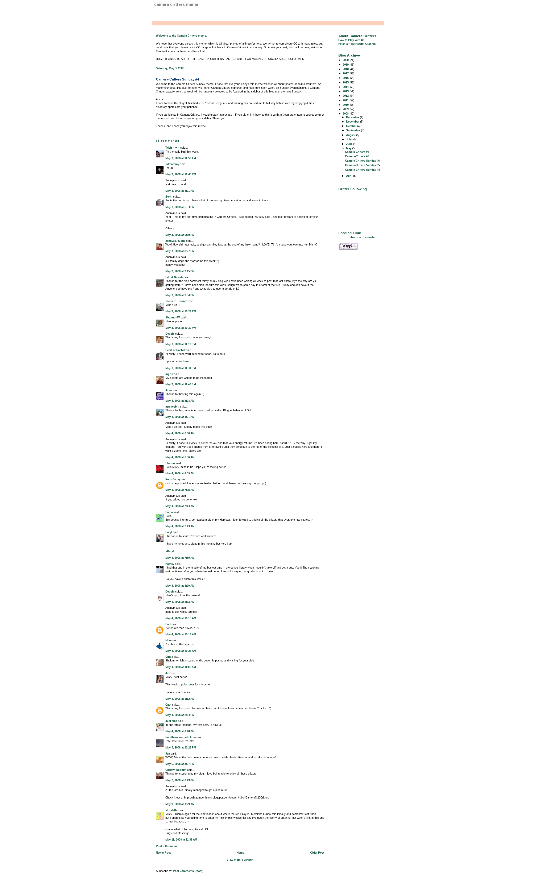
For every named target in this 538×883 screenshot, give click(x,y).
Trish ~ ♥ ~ (172, 147)
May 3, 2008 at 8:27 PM (180, 251)
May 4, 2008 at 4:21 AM (180, 416)
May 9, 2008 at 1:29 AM (180, 804)
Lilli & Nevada (174, 277)
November (353, 121)
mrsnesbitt (172, 406)
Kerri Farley (173, 479)
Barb (168, 624)
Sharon (170, 463)
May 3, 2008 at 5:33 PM (180, 207)
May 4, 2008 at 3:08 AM (180, 400)
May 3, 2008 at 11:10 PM (180, 344)
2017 (346, 73)
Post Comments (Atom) (188, 870)
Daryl (168, 532)
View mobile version (240, 859)
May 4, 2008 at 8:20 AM (180, 585)
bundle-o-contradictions (180, 737)
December (353, 117)
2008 (346, 113)
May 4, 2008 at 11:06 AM (180, 667)
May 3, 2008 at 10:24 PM (180, 311)
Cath (168, 704)
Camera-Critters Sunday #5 (362, 165)
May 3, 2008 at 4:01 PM (180, 190)
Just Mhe (171, 720)
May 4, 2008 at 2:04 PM (180, 715)
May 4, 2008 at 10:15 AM (180, 618)
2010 (346, 104)
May (349, 148)
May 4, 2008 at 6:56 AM (180, 457)
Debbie (169, 333)
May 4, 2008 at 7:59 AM (180, 557)
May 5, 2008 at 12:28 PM (180, 747)
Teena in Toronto (176, 301)
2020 (346, 60)
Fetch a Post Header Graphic (357, 43)
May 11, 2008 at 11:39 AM (181, 839)
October (351, 126)
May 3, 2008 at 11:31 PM (180, 368)
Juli (167, 673)
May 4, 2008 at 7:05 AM (180, 489)
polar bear (187, 684)
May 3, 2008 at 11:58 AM (180, 158)
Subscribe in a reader (362, 237)
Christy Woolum (175, 769)
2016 (346, 77)
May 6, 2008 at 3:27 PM (180, 764)
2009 (346, 109)
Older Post (317, 852)
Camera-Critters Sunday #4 (177, 79)
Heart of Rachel (175, 350)
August (351, 135)
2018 (346, 69)
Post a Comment (167, 846)
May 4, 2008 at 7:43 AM (180, 526)
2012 (346, 95)
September (353, 130)
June (349, 143)
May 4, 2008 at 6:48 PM (180, 731)
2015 (346, 82)
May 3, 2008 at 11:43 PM (180, 384)
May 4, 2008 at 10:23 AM (180, 650)
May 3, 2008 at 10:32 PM (180, 327)
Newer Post (163, 852)
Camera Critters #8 (357, 151)
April (349, 175)
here (186, 361)
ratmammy (172, 164)
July (349, 139)
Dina (168, 656)
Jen (167, 753)
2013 (346, 91)
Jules (168, 390)
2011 (346, 100)
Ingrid (169, 374)
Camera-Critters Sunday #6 (362, 160)
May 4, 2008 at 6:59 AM (180, 473)
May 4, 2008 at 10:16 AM (180, 634)
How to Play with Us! (351, 40)
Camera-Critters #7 (357, 156)
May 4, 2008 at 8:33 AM (180, 601)
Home (240, 852)
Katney (169, 563)
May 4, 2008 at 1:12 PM (180, 698)
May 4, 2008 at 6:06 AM (180, 433)
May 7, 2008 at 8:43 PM (180, 780)
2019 (346, 64)
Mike (168, 640)
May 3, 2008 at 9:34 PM (180, 295)
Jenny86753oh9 (175, 240)
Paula (169, 512)
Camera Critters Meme (176, 4)
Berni (168, 196)
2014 (346, 86)
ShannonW (172, 317)
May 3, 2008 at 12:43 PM (180, 174)
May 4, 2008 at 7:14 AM (180, 506)
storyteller (171, 810)
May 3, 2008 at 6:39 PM (180, 234)
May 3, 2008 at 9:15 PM (180, 271)
